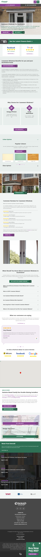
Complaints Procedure (20, 539)
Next (39, 183)
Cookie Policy (20, 538)
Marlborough (23, 396)
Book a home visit (8, 406)
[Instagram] (20, 508)
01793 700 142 (17, 522)
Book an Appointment (8, 66)
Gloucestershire (34, 396)
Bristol (18, 396)
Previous (2, 183)
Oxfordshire (4, 397)
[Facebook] (17, 508)
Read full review (6, 337)
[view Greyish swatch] (7, 157)
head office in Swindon (9, 395)
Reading (13, 396)
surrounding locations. (15, 397)
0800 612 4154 (24, 522)
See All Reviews (21, 323)
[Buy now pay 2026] (33, 549)
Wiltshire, (10, 396)
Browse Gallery (19, 193)
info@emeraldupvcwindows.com (20, 524)
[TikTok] (23, 508)
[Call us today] (35, 2)
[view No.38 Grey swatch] (33, 157)
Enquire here (5, 32)
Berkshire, (28, 396)
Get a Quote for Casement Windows (19, 281)
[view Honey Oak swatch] (20, 157)
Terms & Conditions (20, 536)
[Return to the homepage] (4, 2)
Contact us (7, 235)
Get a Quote (17, 32)
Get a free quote (19, 129)
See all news (4, 450)
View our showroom (8, 409)
